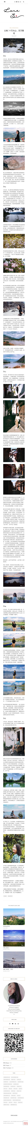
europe (16, 1084)
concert (20, 1081)
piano (13, 1095)
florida (13, 1086)
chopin (6, 1081)
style (5, 1102)
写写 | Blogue (6, 1062)
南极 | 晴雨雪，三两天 (8, 969)
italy (15, 1088)
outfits (15, 1093)
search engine (7, 1100)
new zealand (7, 1093)
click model (13, 1081)
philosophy (7, 1095)
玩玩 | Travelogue (14, 27)
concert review (8, 1084)
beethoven (7, 1079)
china (5, 896)
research (6, 1097)
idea (10, 1088)
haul (5, 1088)
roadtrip (10, 896)
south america (16, 1100)
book (13, 1079)
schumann (20, 1097)
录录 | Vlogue (6, 1065)
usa (15, 1102)
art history (14, 1077)
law (20, 1088)
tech (10, 1102)
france (19, 1086)
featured (6, 1086)
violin (20, 1102)
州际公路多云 (6, 947)
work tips (6, 1104)
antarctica (7, 1077)
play (18, 1095)
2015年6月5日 (6, 926)
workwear (14, 1104)
